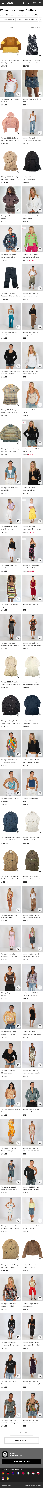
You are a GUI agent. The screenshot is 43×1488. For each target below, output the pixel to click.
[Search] (23, 3)
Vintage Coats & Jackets (27, 19)
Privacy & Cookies (30, 1485)
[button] (3, 1473)
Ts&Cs (39, 1485)
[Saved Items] (34, 3)
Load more (21, 1440)
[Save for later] (18, 54)
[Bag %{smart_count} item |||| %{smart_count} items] (40, 3)
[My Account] (29, 3)
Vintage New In (7, 19)
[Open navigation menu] (3, 3)
